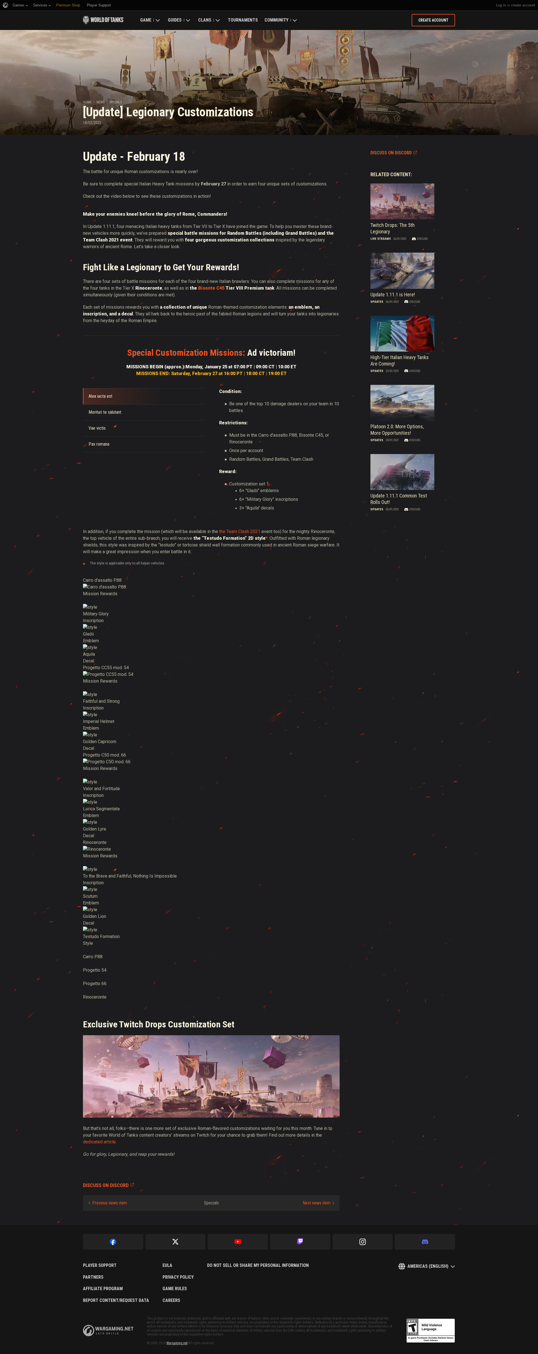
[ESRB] (430, 1330)
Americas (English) (427, 1266)
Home (87, 102)
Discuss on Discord (391, 152)
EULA (167, 1265)
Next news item (316, 1203)
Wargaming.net (176, 1343)
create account (523, 5)
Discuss (422, 239)
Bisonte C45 (211, 288)
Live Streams (380, 239)
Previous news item (109, 1203)
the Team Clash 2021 (239, 531)
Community (276, 20)
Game (145, 20)
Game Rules (175, 1288)
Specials (115, 102)
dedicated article (99, 1141)
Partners (93, 1277)
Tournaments (243, 20)
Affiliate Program (103, 1288)
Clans (204, 20)
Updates (376, 302)
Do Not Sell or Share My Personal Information (258, 1265)
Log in (501, 5)
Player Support (100, 1265)
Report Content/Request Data (116, 1300)
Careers (171, 1300)
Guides (175, 20)
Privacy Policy (178, 1277)
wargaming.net (108, 1330)
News (100, 102)
